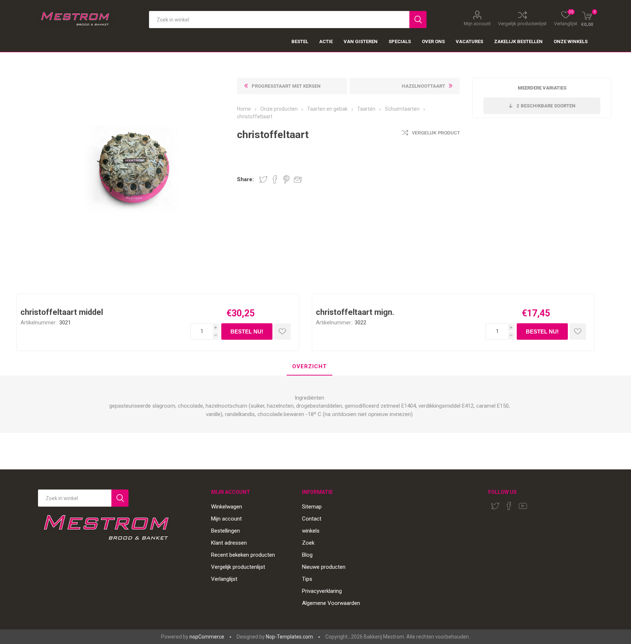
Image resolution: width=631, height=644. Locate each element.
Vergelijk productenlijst (522, 23)
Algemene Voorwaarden (331, 603)
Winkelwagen (226, 506)
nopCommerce (207, 637)
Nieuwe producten (323, 567)
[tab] (309, 367)
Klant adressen (229, 543)
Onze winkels (571, 41)
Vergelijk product (436, 133)
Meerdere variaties (542, 87)
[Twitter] (495, 506)
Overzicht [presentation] (309, 366)
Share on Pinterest (286, 179)
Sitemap (312, 506)
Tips (307, 579)
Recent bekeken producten (243, 555)
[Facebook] (509, 506)
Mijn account (477, 23)
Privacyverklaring (322, 591)
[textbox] (279, 19)
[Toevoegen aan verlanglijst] (282, 331)
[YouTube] (523, 506)
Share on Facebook (275, 179)
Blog (307, 555)
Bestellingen (225, 530)
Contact (311, 518)
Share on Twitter (263, 179)
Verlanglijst (224, 579)
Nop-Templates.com (289, 637)
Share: (245, 179)
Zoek (308, 543)
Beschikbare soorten (545, 105)
